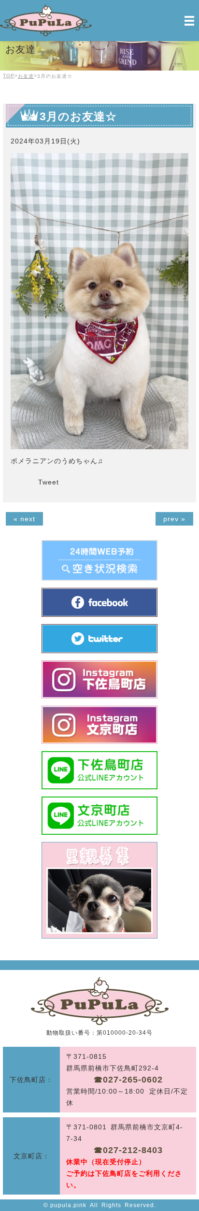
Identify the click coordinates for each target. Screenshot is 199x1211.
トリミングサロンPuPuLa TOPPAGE (100, 1001)
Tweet (48, 482)
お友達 (26, 76)
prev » (174, 519)
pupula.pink (68, 1205)
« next (24, 519)
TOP (8, 75)
